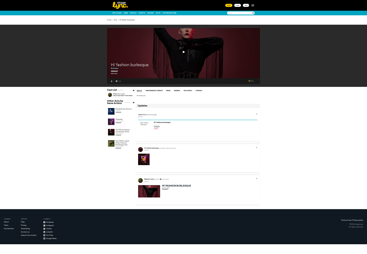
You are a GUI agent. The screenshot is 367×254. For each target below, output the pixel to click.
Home (109, 20)
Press (168, 91)
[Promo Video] (183, 52)
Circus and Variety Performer (122, 95)
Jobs (126, 13)
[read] (156, 129)
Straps (117, 110)
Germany (114, 71)
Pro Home (116, 13)
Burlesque (114, 68)
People (133, 13)
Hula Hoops (119, 121)
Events (142, 13)
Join (246, 5)
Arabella (118, 119)
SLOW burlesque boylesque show (122, 131)
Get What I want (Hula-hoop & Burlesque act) (122, 143)
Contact (199, 91)
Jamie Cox (141, 114)
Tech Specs (188, 91)
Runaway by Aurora (123, 109)
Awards (177, 91)
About (139, 90)
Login (237, 5)
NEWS (229, 5)
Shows (150, 13)
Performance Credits (154, 91)
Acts (158, 13)
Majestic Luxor (119, 94)
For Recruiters (169, 13)
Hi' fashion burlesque (162, 122)
